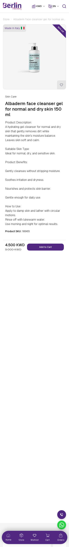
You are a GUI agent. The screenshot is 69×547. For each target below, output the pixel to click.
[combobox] (40, 6)
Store (6, 19)
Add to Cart (45, 247)
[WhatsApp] (61, 525)
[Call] (61, 514)
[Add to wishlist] (61, 85)
